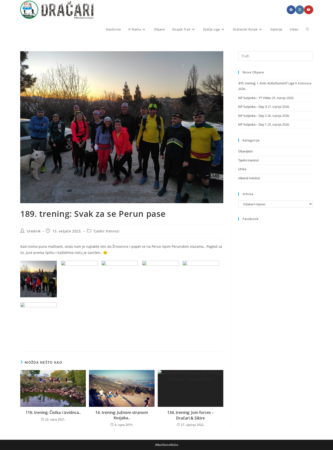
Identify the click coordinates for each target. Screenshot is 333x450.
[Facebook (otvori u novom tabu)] (291, 9)
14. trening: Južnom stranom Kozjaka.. (121, 415)
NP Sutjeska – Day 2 (252, 115)
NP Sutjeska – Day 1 (252, 124)
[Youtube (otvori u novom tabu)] (308, 9)
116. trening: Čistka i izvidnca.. (53, 412)
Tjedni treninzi (106, 231)
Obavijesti (245, 151)
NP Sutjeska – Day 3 (252, 106)
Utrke (242, 169)
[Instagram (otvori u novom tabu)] (299, 9)
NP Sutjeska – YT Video (254, 98)
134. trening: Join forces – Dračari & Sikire (190, 415)
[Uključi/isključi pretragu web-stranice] (307, 29)
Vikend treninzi (249, 178)
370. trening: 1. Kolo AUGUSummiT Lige (266, 83)
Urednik (34, 231)
